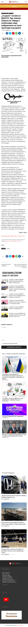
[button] (2, 2)
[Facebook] (7, 33)
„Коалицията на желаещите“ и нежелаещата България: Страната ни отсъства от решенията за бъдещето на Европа (13, 376)
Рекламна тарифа (6, 575)
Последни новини (5, 546)
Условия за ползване (7, 576)
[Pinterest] (13, 33)
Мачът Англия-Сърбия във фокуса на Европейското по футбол (20, 266)
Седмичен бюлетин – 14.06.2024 (6, 265)
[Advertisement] (14, 67)
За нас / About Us (6, 572)
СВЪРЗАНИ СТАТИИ (11, 272)
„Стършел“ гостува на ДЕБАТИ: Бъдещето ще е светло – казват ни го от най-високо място (17, 302)
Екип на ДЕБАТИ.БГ (6, 30)
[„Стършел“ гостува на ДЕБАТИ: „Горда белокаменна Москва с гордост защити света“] (4, 281)
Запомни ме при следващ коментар (10, 343)
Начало (2, 11)
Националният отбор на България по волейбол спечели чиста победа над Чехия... (12, 550)
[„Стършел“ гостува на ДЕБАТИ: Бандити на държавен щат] (4, 308)
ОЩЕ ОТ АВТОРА (10, 275)
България (3, 282)
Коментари (11, 13)
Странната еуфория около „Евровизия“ (13, 416)
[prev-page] (2, 320)
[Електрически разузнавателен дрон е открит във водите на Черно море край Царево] (14, 511)
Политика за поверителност (8, 580)
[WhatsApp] (16, 33)
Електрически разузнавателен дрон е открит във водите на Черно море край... (13, 523)
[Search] (26, 2)
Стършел (8, 248)
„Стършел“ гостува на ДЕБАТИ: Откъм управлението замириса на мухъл (12, 399)
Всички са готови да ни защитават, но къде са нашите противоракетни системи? (14, 435)
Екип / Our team (5, 574)
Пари (3, 493)
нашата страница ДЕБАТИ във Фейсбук (13, 241)
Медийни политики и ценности (9, 582)
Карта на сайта (19, 625)
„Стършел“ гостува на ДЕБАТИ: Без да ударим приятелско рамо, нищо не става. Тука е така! (17, 315)
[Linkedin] (19, 33)
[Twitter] (10, 33)
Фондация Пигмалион (7, 578)
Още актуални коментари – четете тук (13, 236)
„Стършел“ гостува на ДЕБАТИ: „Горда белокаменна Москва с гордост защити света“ (16, 281)
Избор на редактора (10, 11)
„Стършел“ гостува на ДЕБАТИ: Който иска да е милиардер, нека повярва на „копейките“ (17, 295)
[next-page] (4, 320)
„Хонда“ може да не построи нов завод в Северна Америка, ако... (13, 496)
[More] (22, 33)
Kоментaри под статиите (8, 579)
